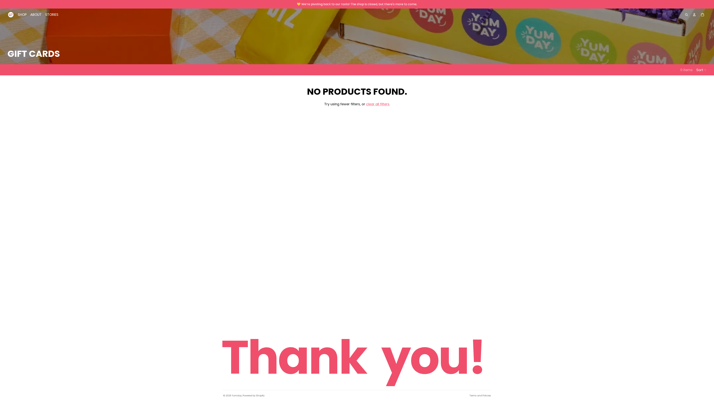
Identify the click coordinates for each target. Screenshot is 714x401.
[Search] (686, 15)
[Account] (694, 15)
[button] (701, 70)
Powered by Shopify (254, 395)
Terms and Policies (480, 395)
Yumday (237, 395)
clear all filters (377, 104)
